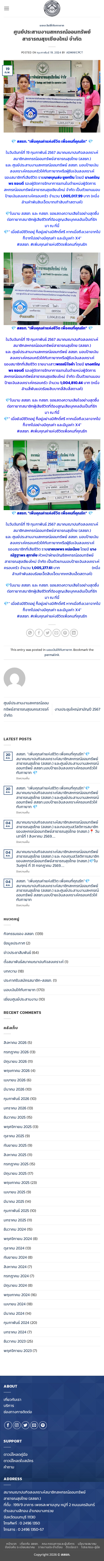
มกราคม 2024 (15, 1332)
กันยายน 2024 (15, 1257)
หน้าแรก (11, 1544)
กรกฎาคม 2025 (16, 1164)
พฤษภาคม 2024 (17, 1295)
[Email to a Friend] (56, 633)
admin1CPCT (74, 52)
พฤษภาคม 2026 (17, 1070)
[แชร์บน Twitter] (48, 633)
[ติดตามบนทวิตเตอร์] (26, 1425)
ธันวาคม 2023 (15, 1341)
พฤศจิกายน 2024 (18, 1238)
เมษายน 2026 (15, 1080)
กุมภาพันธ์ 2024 (16, 1322)
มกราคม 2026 (15, 1108)
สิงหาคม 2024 (15, 1267)
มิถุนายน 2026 (15, 1061)
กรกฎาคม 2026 (16, 1052)
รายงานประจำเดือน (50, 1547)
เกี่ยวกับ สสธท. (29, 1544)
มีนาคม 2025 (14, 1201)
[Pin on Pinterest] (65, 633)
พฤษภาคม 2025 (17, 1182)
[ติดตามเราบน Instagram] (17, 1425)
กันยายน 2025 (15, 1145)
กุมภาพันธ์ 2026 (16, 1098)
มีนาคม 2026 (14, 1089)
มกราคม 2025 (15, 1220)
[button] (6, 8)
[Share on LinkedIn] (74, 633)
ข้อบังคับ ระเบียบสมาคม (20, 1547)
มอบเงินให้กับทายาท (52, 25)
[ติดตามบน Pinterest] (43, 1425)
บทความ (10, 971)
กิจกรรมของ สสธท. (19, 934)
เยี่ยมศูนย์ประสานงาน (21, 999)
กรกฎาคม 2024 (16, 1276)
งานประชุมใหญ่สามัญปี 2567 (77, 709)
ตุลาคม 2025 (14, 1136)
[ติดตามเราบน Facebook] (8, 1425)
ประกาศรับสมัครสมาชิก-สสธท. (28, 980)
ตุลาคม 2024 (14, 1248)
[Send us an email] (34, 1425)
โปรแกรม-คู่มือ (90, 1547)
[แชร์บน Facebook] (39, 633)
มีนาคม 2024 (14, 1313)
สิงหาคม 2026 (15, 1042)
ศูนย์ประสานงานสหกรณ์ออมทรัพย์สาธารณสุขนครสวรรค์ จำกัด (26, 709)
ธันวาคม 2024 (15, 1229)
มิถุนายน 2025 (15, 1173)
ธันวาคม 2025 (15, 1117)
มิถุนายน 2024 (15, 1285)
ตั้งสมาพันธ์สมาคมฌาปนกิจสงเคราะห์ (34, 962)
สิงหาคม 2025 (15, 1155)
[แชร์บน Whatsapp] (30, 633)
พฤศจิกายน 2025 (18, 1127)
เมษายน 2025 (14, 1192)
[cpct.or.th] (52, 8)
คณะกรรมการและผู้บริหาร (58, 1544)
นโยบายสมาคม (87, 1544)
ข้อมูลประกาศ (14, 943)
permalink (52, 655)
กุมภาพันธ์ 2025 (16, 1210)
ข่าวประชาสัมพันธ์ (17, 952)
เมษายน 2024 (15, 1304)
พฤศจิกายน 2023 (18, 1350)
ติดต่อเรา (72, 1547)
